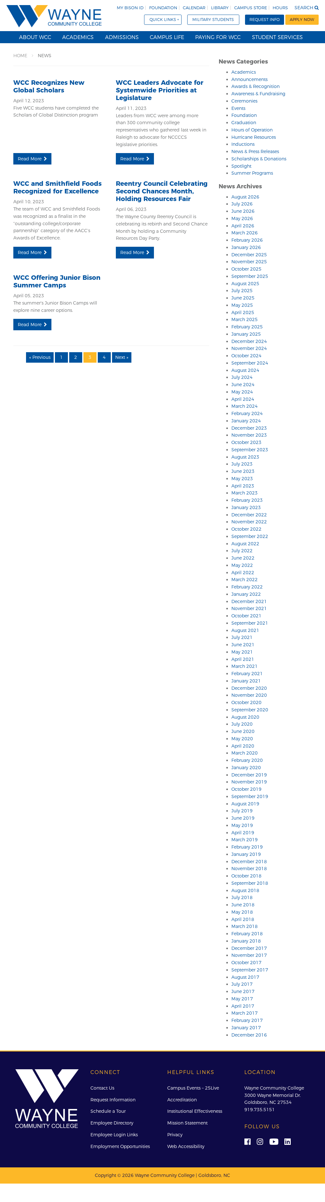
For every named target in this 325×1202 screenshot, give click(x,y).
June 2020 (243, 731)
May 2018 (242, 912)
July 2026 (242, 204)
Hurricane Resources (253, 137)
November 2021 (249, 608)
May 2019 (242, 825)
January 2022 (246, 594)
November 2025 (249, 262)
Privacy (174, 1135)
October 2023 (246, 442)
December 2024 (249, 341)
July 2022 (242, 551)
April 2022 (242, 572)
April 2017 (242, 1006)
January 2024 (246, 421)
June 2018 (243, 905)
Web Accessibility (185, 1146)
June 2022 (243, 558)
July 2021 (242, 637)
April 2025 (242, 312)
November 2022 (249, 522)
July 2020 (242, 724)
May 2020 (242, 739)
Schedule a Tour (108, 1111)
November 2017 (249, 955)
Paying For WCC (218, 37)
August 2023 (245, 457)
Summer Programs (252, 173)
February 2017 (247, 1020)
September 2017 (249, 970)
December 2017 (249, 948)
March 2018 (244, 926)
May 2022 (242, 565)
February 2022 (247, 587)
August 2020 (245, 717)
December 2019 (249, 775)
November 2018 (249, 868)
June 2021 (243, 645)
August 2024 (245, 370)
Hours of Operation (252, 130)
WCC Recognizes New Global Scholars (48, 86)
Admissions (122, 37)
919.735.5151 (259, 1109)
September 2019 (249, 796)
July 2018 (242, 897)
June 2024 (243, 384)
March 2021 (244, 666)
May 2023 (242, 478)
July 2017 (242, 984)
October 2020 (246, 702)
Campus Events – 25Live (193, 1088)
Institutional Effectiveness (194, 1111)
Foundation (163, 8)
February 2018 (247, 934)
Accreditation (182, 1100)
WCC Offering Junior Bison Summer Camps (56, 281)
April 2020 (242, 746)
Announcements (249, 79)
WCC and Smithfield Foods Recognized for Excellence (57, 187)
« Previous (39, 357)
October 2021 (246, 616)
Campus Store (250, 8)
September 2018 (249, 883)
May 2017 (242, 999)
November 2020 (249, 695)
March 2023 (244, 493)
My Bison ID (130, 8)
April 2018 (242, 919)
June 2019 (243, 818)
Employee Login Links (114, 1135)
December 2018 (249, 861)
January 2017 (246, 1028)
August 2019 (245, 804)
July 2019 (242, 811)
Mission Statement (187, 1123)
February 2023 (247, 500)
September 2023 (249, 450)
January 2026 (246, 247)
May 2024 (242, 392)
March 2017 (244, 1013)
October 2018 (246, 876)
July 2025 (242, 290)
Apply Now (302, 19)
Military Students (213, 19)
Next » (121, 357)
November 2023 (249, 435)
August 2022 (245, 544)
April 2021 (242, 659)
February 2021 (247, 673)
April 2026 (242, 226)
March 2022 (244, 579)
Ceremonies (244, 101)
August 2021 (245, 630)
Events (238, 108)
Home (20, 55)
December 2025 (249, 255)
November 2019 (249, 782)
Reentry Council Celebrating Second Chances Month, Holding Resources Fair (162, 191)
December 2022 (249, 515)
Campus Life (167, 37)
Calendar (194, 8)
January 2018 (246, 941)
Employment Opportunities (120, 1146)
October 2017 (246, 962)
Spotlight (241, 166)
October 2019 (246, 789)
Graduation (243, 122)
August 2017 (245, 977)
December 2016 (249, 1035)
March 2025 (244, 319)
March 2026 (244, 233)
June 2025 (243, 298)
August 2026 (245, 197)
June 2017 (243, 991)
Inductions (243, 144)
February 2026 (247, 240)
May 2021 (242, 652)
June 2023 (243, 471)
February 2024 (247, 413)
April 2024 (242, 399)
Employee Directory (111, 1123)
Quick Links (162, 19)
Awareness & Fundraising (258, 94)
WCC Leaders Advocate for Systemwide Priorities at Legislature (159, 90)
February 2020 (247, 760)
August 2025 (245, 283)
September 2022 (249, 536)
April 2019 (242, 833)
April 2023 (242, 486)
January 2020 (246, 767)
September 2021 (249, 623)
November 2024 (249, 348)
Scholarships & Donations (258, 159)
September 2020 (249, 710)
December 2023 (249, 428)
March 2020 (244, 753)
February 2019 (247, 847)
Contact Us (102, 1088)
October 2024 (246, 356)
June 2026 (243, 211)
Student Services (277, 37)
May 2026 (242, 218)
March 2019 (244, 840)
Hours (280, 8)
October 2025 (246, 269)
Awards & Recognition (255, 86)
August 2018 (245, 890)
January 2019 (246, 854)
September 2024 (249, 363)
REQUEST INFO (264, 19)
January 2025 (246, 334)
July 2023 (242, 464)
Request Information (113, 1100)
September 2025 (249, 276)
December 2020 (249, 688)
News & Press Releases (255, 151)
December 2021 (249, 601)
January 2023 (246, 507)
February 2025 (247, 327)
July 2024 (242, 377)
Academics (78, 37)
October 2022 (246, 529)
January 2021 (246, 681)
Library (220, 8)
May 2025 (242, 305)
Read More (30, 159)
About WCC (35, 37)
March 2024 (244, 406)
